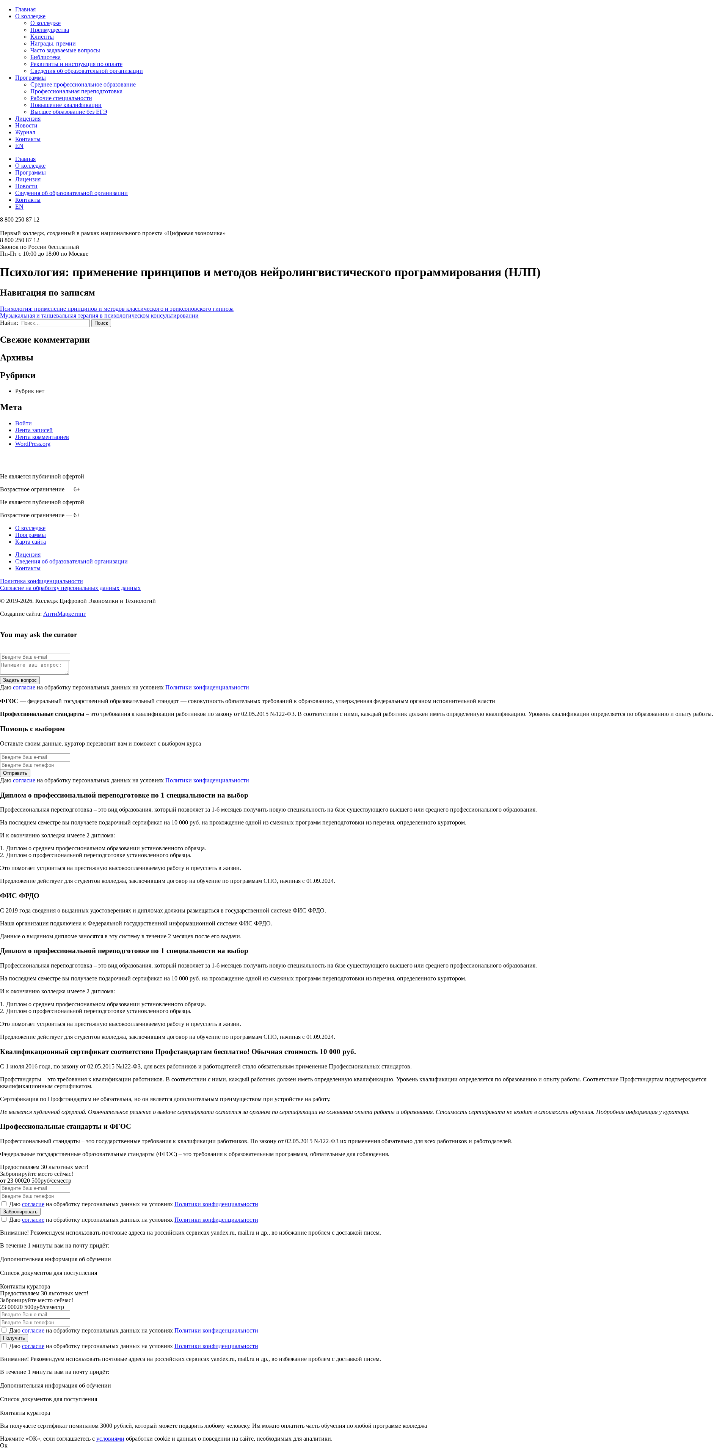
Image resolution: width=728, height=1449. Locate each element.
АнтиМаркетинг (64, 613)
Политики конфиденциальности (207, 687)
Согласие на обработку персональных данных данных (70, 588)
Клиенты (42, 36)
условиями (110, 1438)
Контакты (28, 139)
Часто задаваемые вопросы (65, 50)
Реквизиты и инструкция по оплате (76, 64)
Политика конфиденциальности (41, 581)
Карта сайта (30, 541)
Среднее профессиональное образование (83, 84)
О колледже (30, 16)
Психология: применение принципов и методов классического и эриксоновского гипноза (117, 308)
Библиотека (45, 57)
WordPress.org (32, 444)
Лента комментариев (42, 437)
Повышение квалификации (66, 105)
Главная (25, 9)
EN (19, 146)
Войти (23, 423)
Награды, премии (53, 43)
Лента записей (34, 430)
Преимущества (49, 30)
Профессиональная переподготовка (76, 91)
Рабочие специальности (61, 98)
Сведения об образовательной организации (86, 71)
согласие (24, 687)
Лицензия (28, 118)
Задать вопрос (20, 680)
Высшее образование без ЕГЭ (68, 112)
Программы (30, 77)
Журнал (25, 132)
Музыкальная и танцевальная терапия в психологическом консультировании (99, 315)
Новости (26, 125)
